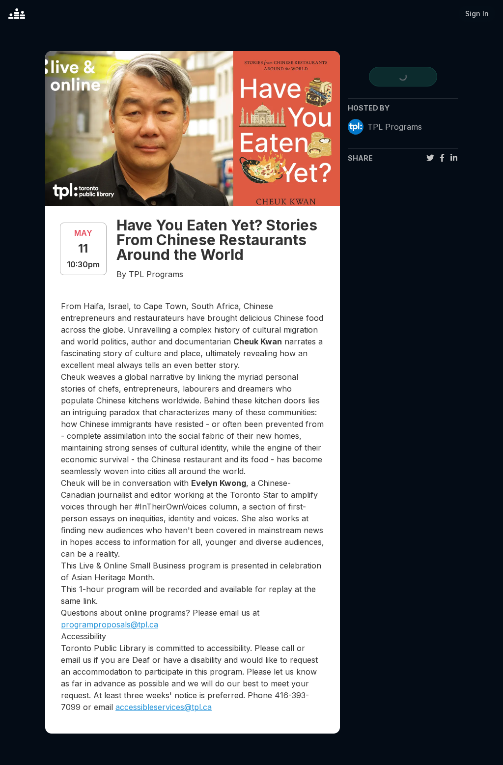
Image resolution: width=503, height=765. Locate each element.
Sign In (477, 13)
